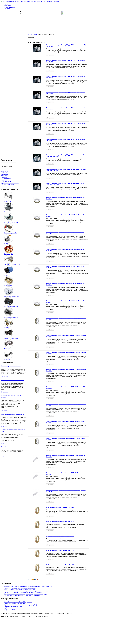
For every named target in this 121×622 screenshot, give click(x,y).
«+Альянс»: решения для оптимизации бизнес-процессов (20, 588)
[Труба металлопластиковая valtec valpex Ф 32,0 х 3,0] (37, 556)
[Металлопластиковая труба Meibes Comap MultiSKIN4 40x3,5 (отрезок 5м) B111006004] (37, 462)
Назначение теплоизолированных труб (12, 414)
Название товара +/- (33, 39)
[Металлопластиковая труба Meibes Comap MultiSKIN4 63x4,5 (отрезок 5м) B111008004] (37, 496)
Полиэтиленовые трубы (11, 306)
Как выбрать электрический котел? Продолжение (18, 602)
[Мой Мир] (34, 580)
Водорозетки (7, 201)
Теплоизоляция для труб (11, 317)
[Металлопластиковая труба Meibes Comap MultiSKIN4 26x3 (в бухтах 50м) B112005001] (37, 427)
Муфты (6, 275)
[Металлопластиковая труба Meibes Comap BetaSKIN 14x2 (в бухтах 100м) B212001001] (37, 204)
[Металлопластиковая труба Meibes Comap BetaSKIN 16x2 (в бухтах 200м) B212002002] (37, 238)
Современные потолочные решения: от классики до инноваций (22, 595)
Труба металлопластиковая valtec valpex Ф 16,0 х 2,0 (60, 507)
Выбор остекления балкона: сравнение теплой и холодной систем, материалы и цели (28, 586)
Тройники (7, 327)
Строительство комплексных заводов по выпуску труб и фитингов (23, 605)
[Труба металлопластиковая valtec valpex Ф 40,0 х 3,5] (37, 571)
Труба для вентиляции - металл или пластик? (16, 608)
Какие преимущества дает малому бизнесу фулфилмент (19, 589)
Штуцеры (7, 359)
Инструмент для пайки (10, 233)
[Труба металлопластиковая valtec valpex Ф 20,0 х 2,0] (37, 528)
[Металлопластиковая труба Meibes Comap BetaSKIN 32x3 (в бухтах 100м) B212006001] (37, 307)
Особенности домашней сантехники (14, 610)
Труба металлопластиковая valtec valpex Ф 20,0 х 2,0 (60, 521)
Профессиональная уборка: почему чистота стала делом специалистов (23, 592)
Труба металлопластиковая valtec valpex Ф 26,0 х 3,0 (60, 536)
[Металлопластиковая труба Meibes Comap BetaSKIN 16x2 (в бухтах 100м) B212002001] (37, 221)
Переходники (8, 285)
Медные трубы (8, 254)
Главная (6, 4)
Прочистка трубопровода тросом (10, 366)
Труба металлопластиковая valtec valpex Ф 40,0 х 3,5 (60, 564)
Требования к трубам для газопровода (14, 603)
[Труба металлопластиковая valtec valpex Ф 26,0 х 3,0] (37, 542)
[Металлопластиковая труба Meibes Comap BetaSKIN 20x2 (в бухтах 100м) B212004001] (37, 272)
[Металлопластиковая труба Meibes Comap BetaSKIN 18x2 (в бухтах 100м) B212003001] (37, 255)
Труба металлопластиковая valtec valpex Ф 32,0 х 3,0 (60, 550)
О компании (7, 8)
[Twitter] (30, 580)
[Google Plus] (37, 580)
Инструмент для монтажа (11, 222)
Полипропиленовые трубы (11, 296)
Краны (6, 243)
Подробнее (50, 55)
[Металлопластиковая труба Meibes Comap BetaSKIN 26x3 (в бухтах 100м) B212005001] (37, 290)
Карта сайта (7, 5)
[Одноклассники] (32, 580)
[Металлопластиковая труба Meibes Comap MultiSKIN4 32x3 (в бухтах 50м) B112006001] (37, 444)
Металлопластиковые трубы (12, 264)
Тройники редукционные (11, 338)
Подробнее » (4, 376)
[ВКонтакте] (29, 580)
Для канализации (9, 211)
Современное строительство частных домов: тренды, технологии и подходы (25, 594)
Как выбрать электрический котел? (11, 446)
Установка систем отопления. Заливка (12, 380)
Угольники (7, 348)
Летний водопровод (9, 609)
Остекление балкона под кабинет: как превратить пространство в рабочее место (26, 591)
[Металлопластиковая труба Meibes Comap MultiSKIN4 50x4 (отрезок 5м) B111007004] (37, 479)
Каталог (35, 34)
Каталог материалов (9, 7)
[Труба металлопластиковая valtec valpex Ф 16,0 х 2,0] (37, 513)
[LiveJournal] (36, 580)
